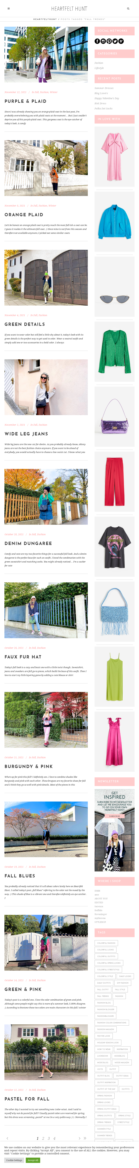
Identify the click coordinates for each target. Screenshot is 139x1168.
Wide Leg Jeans (26, 434)
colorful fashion (106, 943)
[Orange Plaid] (46, 168)
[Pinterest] (109, 43)
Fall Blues (20, 876)
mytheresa (100, 918)
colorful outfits (106, 957)
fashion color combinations (111, 1023)
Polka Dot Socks (104, 108)
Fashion (44, 92)
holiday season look (108, 1043)
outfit (112, 1069)
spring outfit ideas (106, 1109)
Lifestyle (99, 68)
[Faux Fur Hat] (46, 610)
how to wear (103, 1049)
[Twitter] (115, 43)
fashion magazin (105, 1030)
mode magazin (122, 1063)
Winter (54, 92)
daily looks (125, 976)
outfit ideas (122, 1076)
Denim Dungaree (28, 544)
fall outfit (103, 990)
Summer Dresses (104, 88)
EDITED (99, 902)
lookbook (102, 1056)
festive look (103, 1036)
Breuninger (101, 914)
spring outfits (104, 1116)
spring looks (103, 1103)
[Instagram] (103, 43)
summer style (104, 1129)
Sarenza (99, 906)
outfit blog (103, 1076)
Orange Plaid (24, 215)
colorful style (105, 976)
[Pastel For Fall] (46, 1052)
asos (97, 894)
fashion (119, 996)
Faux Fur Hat (23, 657)
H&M (97, 890)
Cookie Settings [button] (14, 1160)
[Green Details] (46, 278)
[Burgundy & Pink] (46, 720)
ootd (100, 1069)
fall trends (103, 996)
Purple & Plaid (26, 102)
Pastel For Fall (27, 1099)
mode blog (102, 1063)
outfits (126, 1089)
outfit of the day (106, 1089)
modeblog (119, 1056)
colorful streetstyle (108, 970)
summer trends (104, 1136)
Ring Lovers (101, 93)
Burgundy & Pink (29, 767)
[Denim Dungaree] (46, 497)
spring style (124, 1116)
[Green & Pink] (46, 943)
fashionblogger (105, 1016)
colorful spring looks (109, 963)
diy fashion (122, 983)
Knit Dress (100, 103)
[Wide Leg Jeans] (46, 387)
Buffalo (98, 910)
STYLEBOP (100, 922)
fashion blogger (105, 1010)
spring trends (104, 1122)
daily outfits (104, 983)
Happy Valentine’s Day (107, 98)
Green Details (25, 325)
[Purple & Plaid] (46, 55)
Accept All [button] (33, 1160)
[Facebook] (97, 43)
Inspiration (122, 1049)
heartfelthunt (45, 19)
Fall (37, 92)
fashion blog (104, 1003)
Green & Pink (23, 990)
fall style (120, 990)
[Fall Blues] (46, 829)
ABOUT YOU (101, 898)
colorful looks (105, 950)
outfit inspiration (106, 1083)
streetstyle (123, 1122)
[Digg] (121, 43)
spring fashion (104, 1096)
